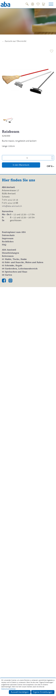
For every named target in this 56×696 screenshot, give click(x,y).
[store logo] (5, 4)
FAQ (4, 245)
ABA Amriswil (9, 250)
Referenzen (8, 256)
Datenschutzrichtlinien (8, 689)
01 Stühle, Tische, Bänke (14, 259)
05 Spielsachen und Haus (14, 272)
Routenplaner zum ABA (14, 232)
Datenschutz (8, 235)
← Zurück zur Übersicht (14, 41)
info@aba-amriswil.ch (12, 206)
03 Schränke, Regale (12, 266)
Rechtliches (8, 242)
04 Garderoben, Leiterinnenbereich (20, 269)
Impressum (7, 239)
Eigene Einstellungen (42, 692)
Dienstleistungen (10, 253)
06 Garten (7, 275)
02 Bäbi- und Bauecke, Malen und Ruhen (22, 262)
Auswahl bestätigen (20, 692)
